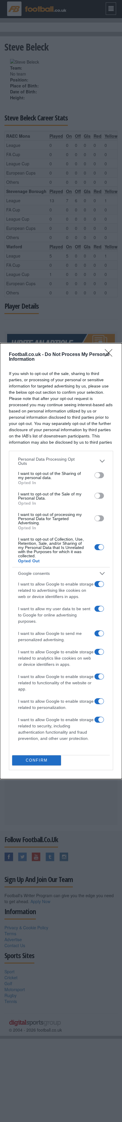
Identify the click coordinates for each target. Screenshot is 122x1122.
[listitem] (61, 461)
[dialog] (61, 561)
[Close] (110, 354)
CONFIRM (37, 760)
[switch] (99, 475)
